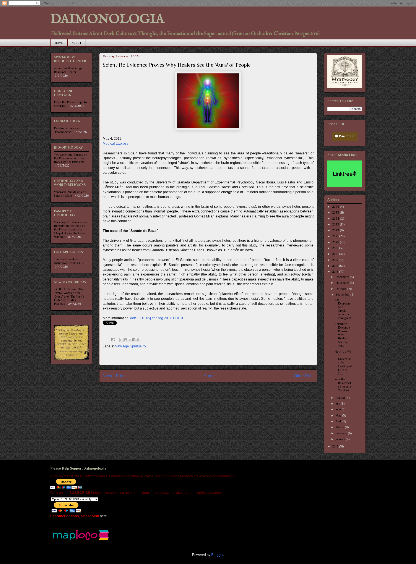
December (343, 277)
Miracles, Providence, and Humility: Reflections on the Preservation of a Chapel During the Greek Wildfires (71, 229)
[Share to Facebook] (134, 340)
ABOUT (76, 42)
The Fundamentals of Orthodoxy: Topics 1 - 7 (69, 261)
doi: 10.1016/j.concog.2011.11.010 (156, 318)
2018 (335, 254)
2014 (335, 446)
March (340, 427)
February (342, 433)
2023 (336, 224)
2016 (335, 265)
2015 (335, 271)
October (341, 288)
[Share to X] (130, 340)
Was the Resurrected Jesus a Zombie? (343, 385)
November (343, 282)
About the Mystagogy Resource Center (68, 70)
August (341, 397)
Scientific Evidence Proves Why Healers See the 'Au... (342, 334)
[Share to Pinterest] (138, 340)
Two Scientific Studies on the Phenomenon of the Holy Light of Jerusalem (70, 158)
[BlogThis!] (126, 340)
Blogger (217, 555)
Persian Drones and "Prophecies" (67, 130)
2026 (336, 206)
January (341, 439)
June (339, 409)
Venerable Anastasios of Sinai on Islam (70, 193)
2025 (336, 212)
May (339, 415)
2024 (336, 218)
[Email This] (121, 340)
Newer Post (113, 375)
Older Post (304, 375)
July (338, 403)
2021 (335, 236)
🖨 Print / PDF (344, 136)
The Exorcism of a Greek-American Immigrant (343, 309)
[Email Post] (113, 339)
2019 (335, 248)
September (343, 294)
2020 (336, 242)
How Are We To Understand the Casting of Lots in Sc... (343, 362)
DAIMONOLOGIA (107, 19)
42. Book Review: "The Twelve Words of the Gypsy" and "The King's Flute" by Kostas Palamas (69, 296)
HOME (59, 42)
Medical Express (115, 143)
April (339, 421)
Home (209, 375)
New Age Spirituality (130, 346)
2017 (335, 260)
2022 (336, 230)
